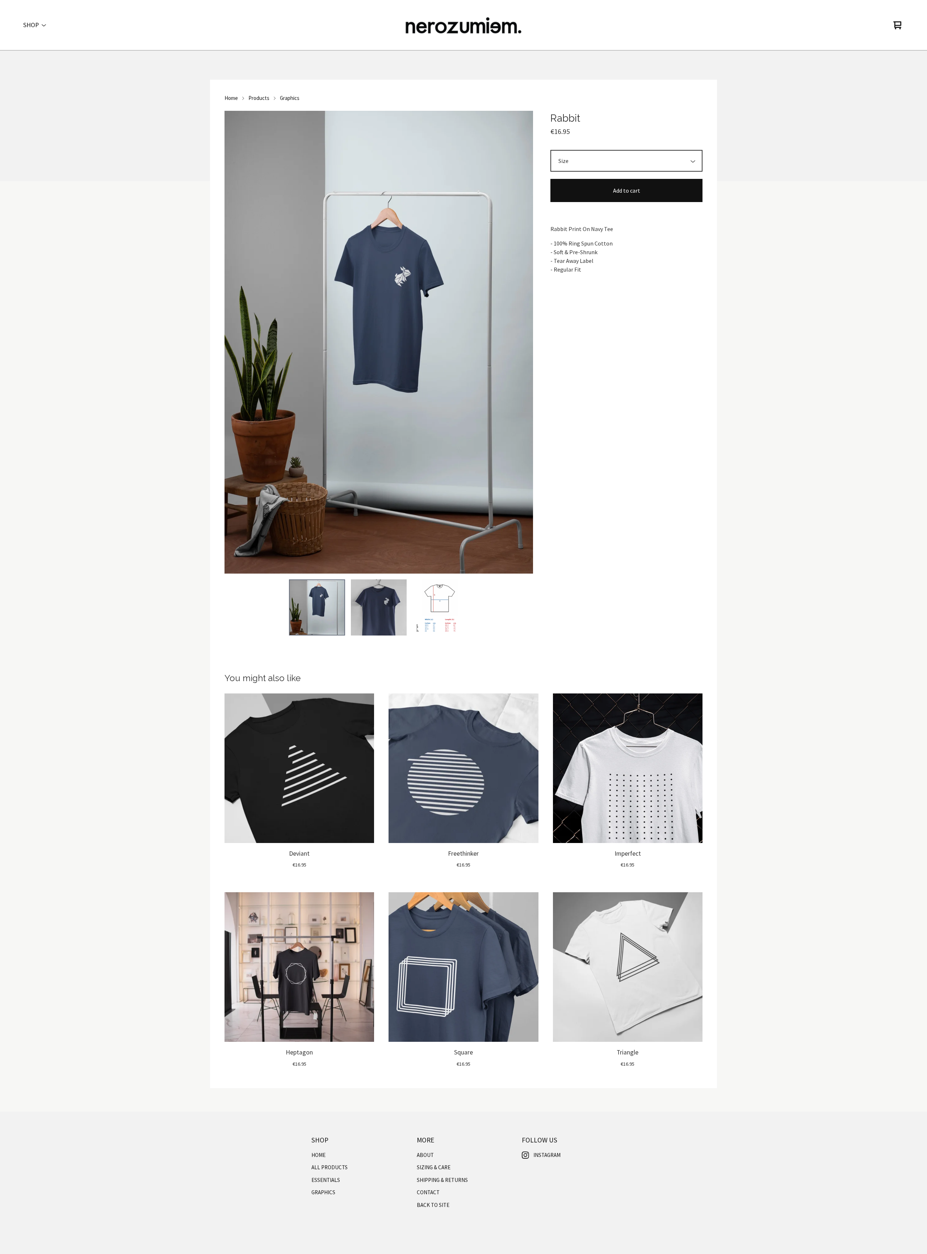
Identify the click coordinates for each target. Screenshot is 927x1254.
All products (329, 1167)
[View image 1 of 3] (317, 607)
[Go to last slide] (234, 342)
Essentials (325, 1180)
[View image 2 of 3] (379, 607)
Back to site (433, 1204)
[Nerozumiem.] (463, 25)
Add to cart (626, 190)
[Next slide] (523, 342)
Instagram (547, 1155)
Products (258, 98)
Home (231, 98)
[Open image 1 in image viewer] (379, 342)
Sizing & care (433, 1167)
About (425, 1155)
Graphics (289, 98)
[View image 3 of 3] (440, 607)
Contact (428, 1192)
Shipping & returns (442, 1180)
